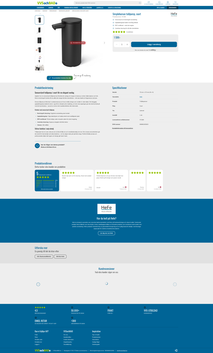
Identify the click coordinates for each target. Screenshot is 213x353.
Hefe (141, 97)
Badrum (51, 8)
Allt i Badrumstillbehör (44, 256)
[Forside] (43, 350)
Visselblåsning (67, 344)
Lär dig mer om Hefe (106, 233)
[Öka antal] (127, 44)
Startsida (37, 10)
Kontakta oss (38, 342)
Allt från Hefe (60, 256)
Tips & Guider (160, 8)
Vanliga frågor (96, 342)
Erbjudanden (172, 8)
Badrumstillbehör (64, 10)
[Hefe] (174, 14)
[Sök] (139, 3)
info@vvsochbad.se (122, 350)
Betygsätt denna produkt (47, 189)
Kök (59, 8)
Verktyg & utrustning (114, 8)
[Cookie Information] (176, 350)
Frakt (36, 334)
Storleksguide (96, 344)
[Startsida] (47, 3)
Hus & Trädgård (87, 8)
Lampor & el (99, 8)
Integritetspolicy (67, 342)
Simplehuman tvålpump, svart (80, 10)
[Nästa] (104, 43)
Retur (36, 337)
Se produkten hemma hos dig (61, 78)
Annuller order (38, 339)
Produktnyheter (96, 337)
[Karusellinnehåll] (77, 42)
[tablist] (40, 42)
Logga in (37, 344)
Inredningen (53, 10)
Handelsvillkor (67, 337)
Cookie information (68, 339)
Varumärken (40, 8)
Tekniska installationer (71, 8)
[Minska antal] (116, 44)
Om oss (65, 334)
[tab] (39, 19)
